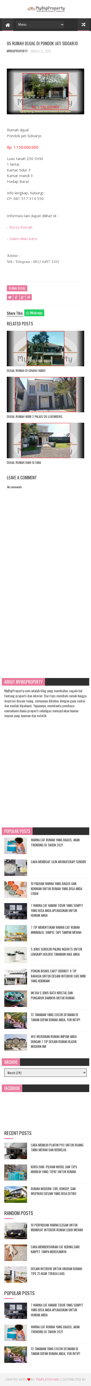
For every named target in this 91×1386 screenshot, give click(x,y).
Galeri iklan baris (23, 238)
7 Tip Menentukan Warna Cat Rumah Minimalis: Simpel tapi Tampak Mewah (56, 930)
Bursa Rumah (20, 227)
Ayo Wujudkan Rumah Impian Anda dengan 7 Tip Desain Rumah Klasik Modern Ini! (54, 1041)
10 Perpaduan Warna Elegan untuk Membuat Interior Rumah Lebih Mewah (57, 1227)
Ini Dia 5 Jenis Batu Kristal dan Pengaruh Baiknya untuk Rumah (53, 995)
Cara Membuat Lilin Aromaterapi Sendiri (58, 861)
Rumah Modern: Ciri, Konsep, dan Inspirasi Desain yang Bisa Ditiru (53, 1191)
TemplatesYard (47, 1379)
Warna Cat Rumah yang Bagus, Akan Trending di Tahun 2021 (55, 842)
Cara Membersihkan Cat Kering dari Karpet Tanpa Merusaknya (55, 1249)
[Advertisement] (45, 620)
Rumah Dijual (17, 288)
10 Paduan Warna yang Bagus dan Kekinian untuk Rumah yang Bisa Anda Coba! (56, 888)
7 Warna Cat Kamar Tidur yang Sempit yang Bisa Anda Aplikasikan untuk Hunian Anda (57, 910)
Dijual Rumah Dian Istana (24, 462)
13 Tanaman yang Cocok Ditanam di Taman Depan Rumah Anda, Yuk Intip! (55, 1017)
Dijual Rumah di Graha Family (26, 370)
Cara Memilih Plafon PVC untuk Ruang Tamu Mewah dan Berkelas (57, 1147)
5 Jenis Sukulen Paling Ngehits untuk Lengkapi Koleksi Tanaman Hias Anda (56, 952)
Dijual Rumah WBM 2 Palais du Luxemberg (34, 416)
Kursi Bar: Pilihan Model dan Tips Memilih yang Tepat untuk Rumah (54, 1169)
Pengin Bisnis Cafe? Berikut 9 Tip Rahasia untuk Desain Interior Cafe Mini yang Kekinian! (58, 975)
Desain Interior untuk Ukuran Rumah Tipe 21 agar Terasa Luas (56, 1271)
